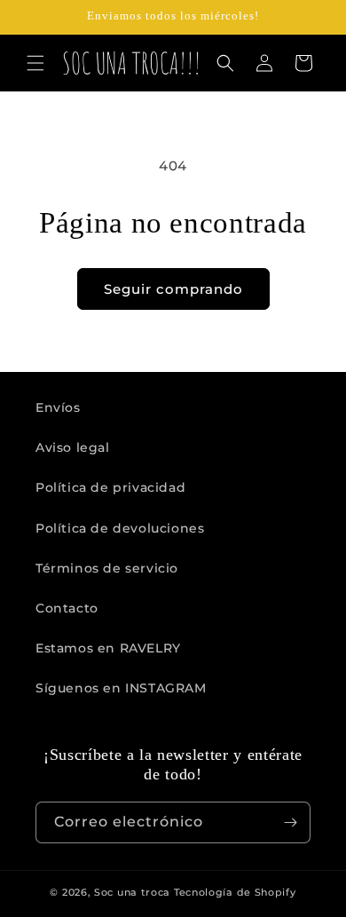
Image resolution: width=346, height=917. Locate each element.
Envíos (58, 407)
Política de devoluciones (119, 528)
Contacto (66, 608)
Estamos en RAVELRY (108, 648)
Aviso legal (72, 447)
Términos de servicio (106, 568)
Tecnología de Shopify (235, 892)
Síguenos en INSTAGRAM (121, 688)
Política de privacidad (110, 487)
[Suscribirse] (290, 822)
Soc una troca (132, 892)
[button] (35, 63)
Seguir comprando (173, 289)
